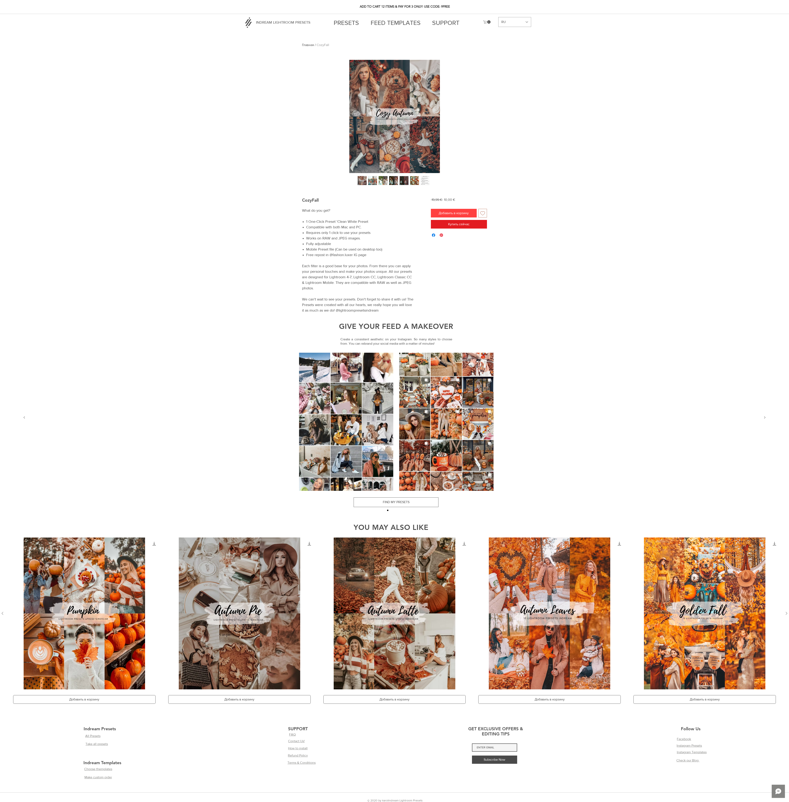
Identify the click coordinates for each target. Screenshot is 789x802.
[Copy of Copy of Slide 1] (396, 510)
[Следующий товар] (786, 613)
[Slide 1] (387, 510)
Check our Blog (687, 760)
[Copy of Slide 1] (392, 510)
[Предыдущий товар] (2, 613)
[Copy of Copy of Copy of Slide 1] (401, 510)
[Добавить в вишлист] (482, 213)
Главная (308, 45)
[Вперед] (764, 418)
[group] (394, 623)
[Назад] (24, 418)
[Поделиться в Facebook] (433, 235)
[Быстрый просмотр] (84, 613)
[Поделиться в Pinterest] (441, 235)
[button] (487, 22)
